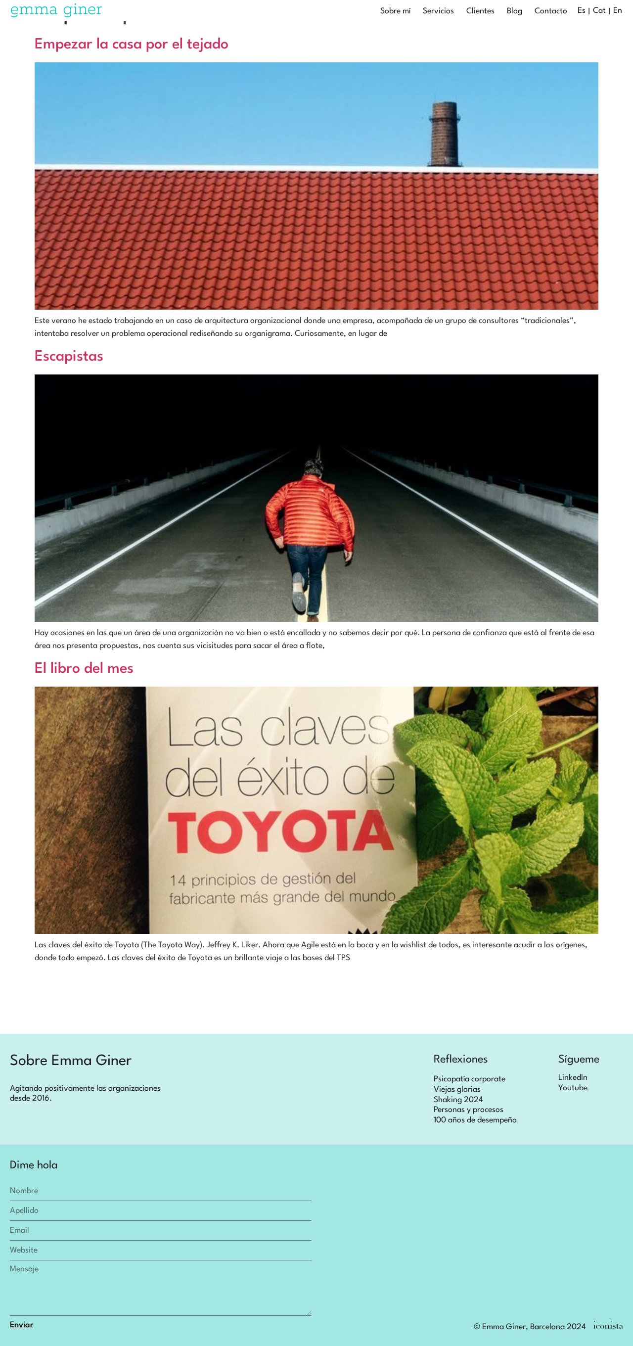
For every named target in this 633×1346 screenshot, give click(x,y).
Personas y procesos (468, 1110)
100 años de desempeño (475, 1120)
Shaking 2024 (458, 1100)
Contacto (551, 11)
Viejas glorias (457, 1090)
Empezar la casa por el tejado (131, 45)
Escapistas (69, 357)
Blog (514, 11)
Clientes (480, 11)
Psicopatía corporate (469, 1079)
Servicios (438, 11)
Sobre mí (395, 11)
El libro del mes (84, 669)
